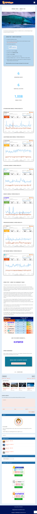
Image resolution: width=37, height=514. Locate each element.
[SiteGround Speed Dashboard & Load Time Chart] (18, 122)
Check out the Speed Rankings (18, 363)
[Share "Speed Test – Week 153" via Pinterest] (22, 372)
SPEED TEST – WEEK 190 (9, 440)
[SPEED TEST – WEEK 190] (4, 441)
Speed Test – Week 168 (22, 388)
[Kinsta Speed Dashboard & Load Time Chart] (18, 207)
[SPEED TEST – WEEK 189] (4, 449)
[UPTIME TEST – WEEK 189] (4, 452)
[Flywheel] (18, 471)
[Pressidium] (18, 485)
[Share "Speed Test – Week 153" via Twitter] (20, 372)
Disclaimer (21, 506)
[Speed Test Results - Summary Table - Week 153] (18, 325)
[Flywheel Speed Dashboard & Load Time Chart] (18, 179)
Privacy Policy (16, 506)
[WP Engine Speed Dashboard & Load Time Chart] (18, 264)
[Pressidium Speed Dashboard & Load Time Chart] (18, 236)
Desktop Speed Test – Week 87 (30, 388)
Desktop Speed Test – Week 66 (6, 388)
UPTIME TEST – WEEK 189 (9, 451)
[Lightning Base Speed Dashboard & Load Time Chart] (18, 150)
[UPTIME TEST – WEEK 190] (4, 445)
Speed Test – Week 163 (14, 388)
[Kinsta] (18, 497)
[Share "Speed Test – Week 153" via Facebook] (18, 372)
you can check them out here (12, 42)
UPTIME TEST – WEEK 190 (9, 444)
